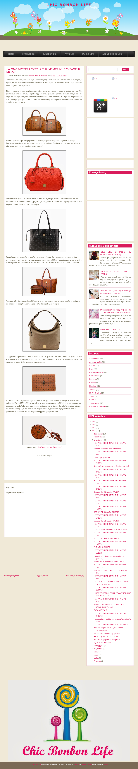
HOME (11, 54)
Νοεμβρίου (98, 437)
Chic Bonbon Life (35, 764)
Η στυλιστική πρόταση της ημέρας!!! (108, 640)
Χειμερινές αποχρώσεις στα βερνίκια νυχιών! (111, 466)
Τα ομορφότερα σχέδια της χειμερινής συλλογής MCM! (43, 70)
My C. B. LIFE (95, 393)
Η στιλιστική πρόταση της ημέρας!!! (107, 634)
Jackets (92, 390)
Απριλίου (97, 661)
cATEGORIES (28, 54)
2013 (93, 431)
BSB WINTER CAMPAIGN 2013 (106, 512)
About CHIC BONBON (112, 54)
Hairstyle (93, 386)
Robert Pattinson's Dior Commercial (107, 449)
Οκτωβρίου (98, 440)
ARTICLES (69, 54)
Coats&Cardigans (96, 372)
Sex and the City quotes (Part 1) (106, 521)
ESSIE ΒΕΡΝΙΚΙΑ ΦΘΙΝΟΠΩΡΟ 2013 (109, 562)
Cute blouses (94, 376)
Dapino (106, 764)
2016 (93, 422)
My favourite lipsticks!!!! (103, 643)
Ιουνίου (96, 655)
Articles (31, 75)
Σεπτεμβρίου (99, 646)
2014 (93, 428)
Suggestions (43, 75)
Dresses (92, 379)
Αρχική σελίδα (42, 576)
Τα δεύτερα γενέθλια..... (103, 457)
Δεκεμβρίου (98, 434)
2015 (93, 425)
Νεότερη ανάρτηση (11, 576)
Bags (36, 75)
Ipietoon (76, 764)
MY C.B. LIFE (88, 54)
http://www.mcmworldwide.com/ (49, 447)
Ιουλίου (96, 652)
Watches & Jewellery (97, 407)
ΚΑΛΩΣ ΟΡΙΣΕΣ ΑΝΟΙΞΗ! (110, 329)
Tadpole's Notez (86, 764)
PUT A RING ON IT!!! (102, 547)
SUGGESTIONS (49, 54)
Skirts (91, 400)
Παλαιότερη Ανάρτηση (75, 576)
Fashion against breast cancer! (106, 636)
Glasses (92, 383)
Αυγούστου (98, 649)
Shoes (92, 396)
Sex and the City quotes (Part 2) (106, 492)
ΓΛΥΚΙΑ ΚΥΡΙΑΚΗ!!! (102, 610)
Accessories (94, 359)
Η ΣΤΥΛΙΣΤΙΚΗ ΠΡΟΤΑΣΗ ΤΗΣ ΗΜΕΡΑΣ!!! (111, 625)
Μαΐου (96, 658)
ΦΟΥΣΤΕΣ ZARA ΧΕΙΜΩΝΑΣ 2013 (107, 538)
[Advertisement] (24, 555)
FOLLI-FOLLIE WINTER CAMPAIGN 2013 (110, 530)
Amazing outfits (95, 362)
